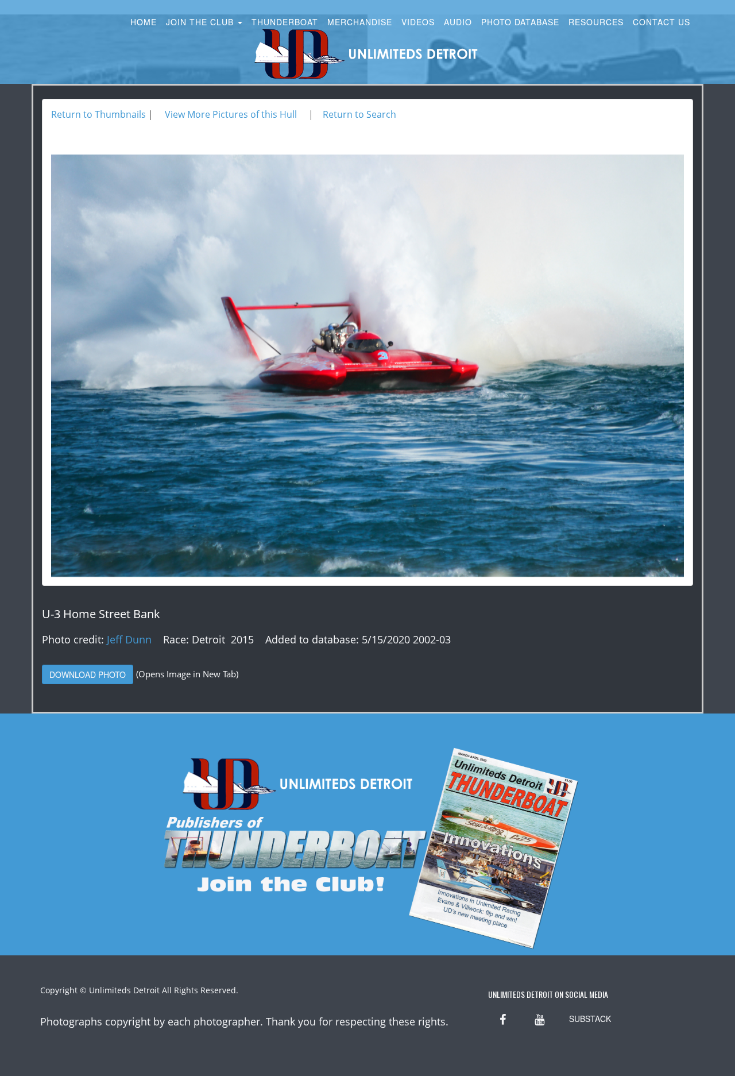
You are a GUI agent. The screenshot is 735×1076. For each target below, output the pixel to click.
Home (143, 22)
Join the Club (201, 22)
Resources (596, 22)
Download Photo (87, 674)
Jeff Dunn (129, 639)
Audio (458, 22)
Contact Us (661, 22)
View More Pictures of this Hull (231, 114)
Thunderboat (285, 22)
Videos (418, 22)
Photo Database (520, 22)
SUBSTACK (590, 1018)
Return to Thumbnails (98, 114)
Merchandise (359, 22)
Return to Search (359, 114)
